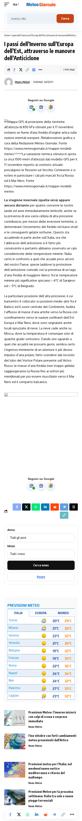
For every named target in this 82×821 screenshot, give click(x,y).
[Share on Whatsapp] (27, 814)
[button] (7, 4)
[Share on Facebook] (14, 69)
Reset (41, 577)
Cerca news (41, 565)
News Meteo (35, 726)
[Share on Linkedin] (36, 814)
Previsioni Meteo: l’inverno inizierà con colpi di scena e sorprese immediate (52, 717)
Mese (11, 546)
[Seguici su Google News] (41, 107)
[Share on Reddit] (45, 814)
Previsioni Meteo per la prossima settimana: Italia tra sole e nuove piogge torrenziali (50, 796)
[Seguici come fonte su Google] (31, 107)
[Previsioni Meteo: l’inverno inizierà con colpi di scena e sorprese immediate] (14, 718)
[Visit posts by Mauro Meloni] (8, 82)
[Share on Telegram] (54, 814)
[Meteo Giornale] (41, 4)
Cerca (65, 18)
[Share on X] (21, 69)
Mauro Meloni (22, 82)
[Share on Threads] (73, 507)
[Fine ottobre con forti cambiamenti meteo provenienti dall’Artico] (14, 741)
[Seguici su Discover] (50, 107)
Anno (11, 530)
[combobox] (32, 18)
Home (6, 35)
